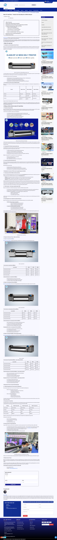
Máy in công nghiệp (16, 10)
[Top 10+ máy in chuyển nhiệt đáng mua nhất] (47, 162)
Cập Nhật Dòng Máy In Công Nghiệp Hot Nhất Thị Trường (46, 108)
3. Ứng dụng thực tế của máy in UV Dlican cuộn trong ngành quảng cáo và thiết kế (16, 24)
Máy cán (22, 10)
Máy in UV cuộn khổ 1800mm (7, 240)
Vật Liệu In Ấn (32, 527)
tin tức (41, 10)
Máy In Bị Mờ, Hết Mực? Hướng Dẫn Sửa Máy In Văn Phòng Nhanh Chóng (47, 184)
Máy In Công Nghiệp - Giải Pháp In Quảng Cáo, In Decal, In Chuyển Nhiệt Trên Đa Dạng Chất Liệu (47, 138)
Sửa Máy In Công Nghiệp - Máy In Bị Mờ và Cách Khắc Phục (46, 154)
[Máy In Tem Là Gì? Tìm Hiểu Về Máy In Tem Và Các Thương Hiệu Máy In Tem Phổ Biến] (47, 192)
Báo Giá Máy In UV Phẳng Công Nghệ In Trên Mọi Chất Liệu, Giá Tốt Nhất (47, 62)
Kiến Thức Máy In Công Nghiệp (35, 12)
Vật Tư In (30, 10)
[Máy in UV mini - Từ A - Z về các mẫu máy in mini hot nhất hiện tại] (47, 86)
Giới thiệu (10, 10)
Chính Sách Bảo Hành (20, 522)
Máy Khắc (26, 10)
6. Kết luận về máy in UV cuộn (9, 34)
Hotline (7, 504)
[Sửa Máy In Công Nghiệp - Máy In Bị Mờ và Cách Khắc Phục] (47, 147)
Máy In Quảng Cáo (32, 525)
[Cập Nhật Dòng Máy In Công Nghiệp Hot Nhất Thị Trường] (47, 101)
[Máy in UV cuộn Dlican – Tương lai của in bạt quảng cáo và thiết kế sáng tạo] (47, 70)
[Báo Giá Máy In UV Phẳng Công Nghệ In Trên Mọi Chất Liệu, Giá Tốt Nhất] (47, 55)
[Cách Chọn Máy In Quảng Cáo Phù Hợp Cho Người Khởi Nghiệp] (47, 116)
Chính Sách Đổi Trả (20, 527)
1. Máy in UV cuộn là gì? (8, 22)
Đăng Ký (51, 524)
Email (7, 507)
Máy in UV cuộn (5, 37)
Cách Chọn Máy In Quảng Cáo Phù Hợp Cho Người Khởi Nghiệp (46, 123)
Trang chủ (19, 12)
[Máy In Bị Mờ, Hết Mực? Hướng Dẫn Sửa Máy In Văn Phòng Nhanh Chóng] (47, 177)
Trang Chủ (6, 10)
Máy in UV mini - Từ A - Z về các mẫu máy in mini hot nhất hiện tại (47, 93)
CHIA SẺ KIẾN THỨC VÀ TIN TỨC (25, 12)
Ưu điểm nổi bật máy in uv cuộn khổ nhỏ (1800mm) (14, 29)
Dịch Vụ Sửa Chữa (35, 10)
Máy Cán (31, 523)
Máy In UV (31, 522)
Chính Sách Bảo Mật (20, 525)
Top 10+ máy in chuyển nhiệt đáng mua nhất (46, 169)
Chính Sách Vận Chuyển (20, 523)
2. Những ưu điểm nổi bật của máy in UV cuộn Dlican (12, 23)
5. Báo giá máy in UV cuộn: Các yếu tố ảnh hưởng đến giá (13, 33)
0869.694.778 (49, 2)
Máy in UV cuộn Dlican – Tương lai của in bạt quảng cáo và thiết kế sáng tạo (47, 77)
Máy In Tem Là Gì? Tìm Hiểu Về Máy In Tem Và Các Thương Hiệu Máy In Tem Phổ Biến (46, 199)
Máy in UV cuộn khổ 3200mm (7, 283)
